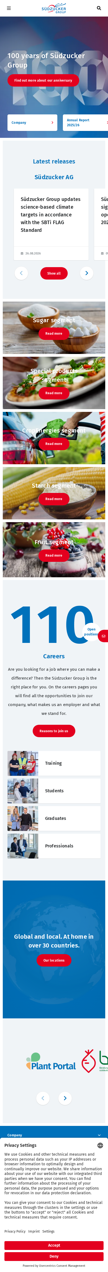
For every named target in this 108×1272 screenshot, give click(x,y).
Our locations (54, 960)
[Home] (54, 8)
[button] (87, 273)
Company (14, 1135)
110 (54, 625)
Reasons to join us (54, 731)
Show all (54, 273)
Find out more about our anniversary (43, 80)
